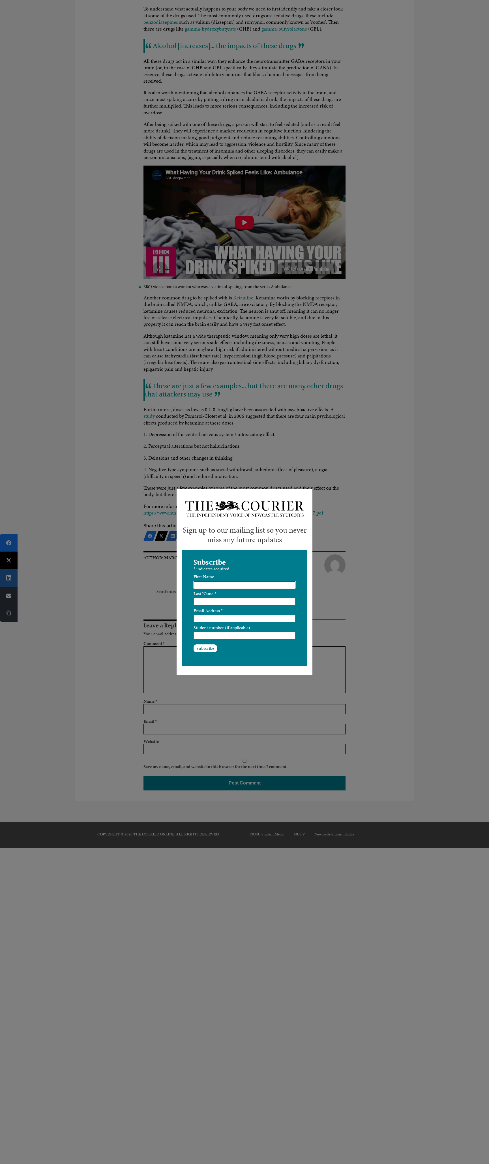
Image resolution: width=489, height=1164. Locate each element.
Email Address (208, 610)
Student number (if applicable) (222, 627)
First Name (204, 576)
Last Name (205, 593)
